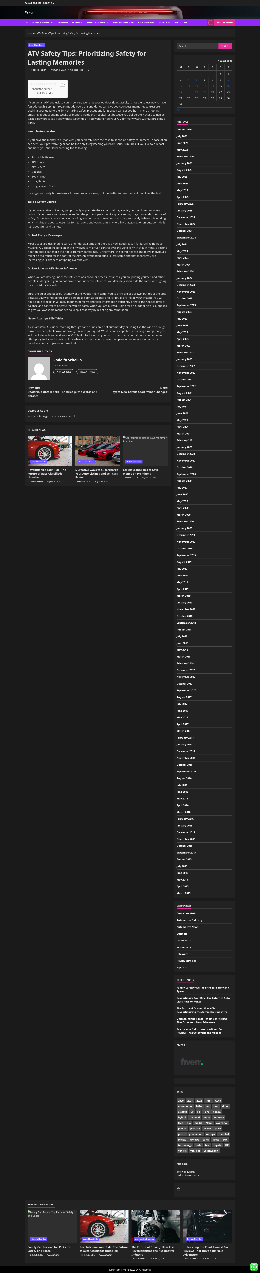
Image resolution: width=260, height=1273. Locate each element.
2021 (190, 1100)
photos (182, 1128)
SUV (225, 1139)
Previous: (62, 392)
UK (227, 1145)
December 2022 (186, 366)
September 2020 (186, 474)
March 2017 (183, 731)
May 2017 (182, 717)
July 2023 (182, 318)
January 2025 (184, 210)
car (208, 1106)
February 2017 (185, 737)
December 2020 (186, 454)
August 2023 (184, 312)
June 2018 (182, 643)
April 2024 (183, 258)
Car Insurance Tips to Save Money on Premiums (141, 471)
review (182, 1139)
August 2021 (184, 399)
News (209, 1123)
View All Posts (87, 371)
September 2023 (186, 305)
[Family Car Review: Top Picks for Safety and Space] (52, 1226)
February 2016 (185, 818)
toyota (217, 1145)
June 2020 (182, 494)
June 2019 (182, 575)
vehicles (195, 1150)
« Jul (179, 109)
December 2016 (186, 751)
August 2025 (184, 170)
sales (206, 1139)
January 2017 (184, 744)
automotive (185, 1106)
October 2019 (184, 548)
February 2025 (185, 203)
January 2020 (184, 528)
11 (188, 86)
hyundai (195, 1117)
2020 (181, 1100)
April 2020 (183, 508)
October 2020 (184, 467)
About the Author (42, 89)
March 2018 (183, 656)
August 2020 (184, 481)
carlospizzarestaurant (189, 1175)
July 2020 (182, 487)
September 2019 (186, 555)
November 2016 (186, 758)
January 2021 (184, 447)
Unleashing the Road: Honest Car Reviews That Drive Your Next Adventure (205, 1250)
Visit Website (63, 371)
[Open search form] (204, 23)
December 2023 (186, 285)
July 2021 (182, 406)
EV (192, 1111)
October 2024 (184, 230)
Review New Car (123, 22)
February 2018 (185, 663)
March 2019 (183, 595)
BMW (199, 1106)
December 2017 (186, 670)
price (218, 1128)
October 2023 (184, 298)
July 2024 (182, 244)
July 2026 (182, 136)
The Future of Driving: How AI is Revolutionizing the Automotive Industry (153, 1250)
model (198, 1123)
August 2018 (184, 629)
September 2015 (186, 852)
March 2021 (183, 433)
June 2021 (182, 413)
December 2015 (186, 832)
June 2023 (182, 325)
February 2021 (185, 440)
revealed (224, 1134)
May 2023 (182, 332)
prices (181, 1134)
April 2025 (183, 197)
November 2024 (186, 224)
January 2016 (184, 825)
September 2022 (186, 386)
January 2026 (184, 163)
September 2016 (186, 771)
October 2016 (184, 764)
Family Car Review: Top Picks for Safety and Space (49, 1249)
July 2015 (182, 866)
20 (204, 92)
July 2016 (182, 785)
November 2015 (186, 839)
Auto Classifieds (97, 22)
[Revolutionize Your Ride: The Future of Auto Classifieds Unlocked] (50, 451)
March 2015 (183, 893)
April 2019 (183, 589)
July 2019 (182, 568)
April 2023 (183, 339)
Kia (189, 1123)
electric (182, 1111)
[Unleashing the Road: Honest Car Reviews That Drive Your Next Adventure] (207, 1226)
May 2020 (182, 501)
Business (182, 933)
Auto (218, 1100)
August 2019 (184, 562)
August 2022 (184, 393)
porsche (195, 1128)
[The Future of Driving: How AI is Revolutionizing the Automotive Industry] (156, 1226)
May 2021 (182, 420)
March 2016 (183, 812)
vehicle (182, 1150)
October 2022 (184, 379)
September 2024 (186, 237)
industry (219, 1117)
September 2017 (186, 690)
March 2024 (183, 264)
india (207, 1117)
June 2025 (182, 183)
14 (212, 86)
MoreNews (129, 1269)
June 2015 (182, 873)
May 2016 (182, 798)
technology (185, 1145)
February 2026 (185, 156)
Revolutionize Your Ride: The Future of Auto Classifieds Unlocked (47, 473)
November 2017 (186, 677)
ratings (210, 1134)
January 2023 (184, 359)
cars (216, 1106)
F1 (198, 1111)
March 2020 (183, 514)
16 (228, 86)
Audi (208, 1100)
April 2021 (183, 426)
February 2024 (185, 271)
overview (221, 1123)
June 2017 (182, 710)
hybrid (182, 1117)
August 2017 (184, 697)
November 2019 (186, 541)
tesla (198, 1145)
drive (225, 1106)
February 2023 (185, 352)
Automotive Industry (39, 22)
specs (216, 1139)
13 (204, 86)
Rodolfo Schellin (38, 69)
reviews (194, 1139)
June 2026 (182, 143)
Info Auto (182, 954)
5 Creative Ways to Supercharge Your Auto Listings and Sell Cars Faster (96, 473)
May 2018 (182, 650)
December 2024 (186, 217)
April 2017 (183, 724)
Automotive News (70, 22)
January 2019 (184, 602)
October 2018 (184, 616)
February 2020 (185, 521)
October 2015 (184, 846)
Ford (206, 1111)
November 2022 (186, 372)
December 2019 (186, 535)
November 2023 (186, 291)
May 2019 (182, 582)
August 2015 (184, 859)
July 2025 (182, 176)
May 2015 (182, 879)
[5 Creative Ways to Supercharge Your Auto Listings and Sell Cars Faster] (97, 451)
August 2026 (184, 129)
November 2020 (186, 460)
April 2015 (183, 886)
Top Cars (165, 22)
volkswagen (211, 1150)
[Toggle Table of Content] (61, 84)
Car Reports (146, 22)
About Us (181, 22)
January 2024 (184, 278)
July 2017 (182, 704)
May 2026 (182, 149)
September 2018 (186, 622)
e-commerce (184, 947)
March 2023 (183, 345)
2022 (199, 1100)
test (207, 1145)
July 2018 (182, 636)
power (207, 1128)
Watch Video (225, 22)
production (195, 1134)
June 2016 (182, 791)
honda (217, 1111)
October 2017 (184, 683)
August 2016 (184, 778)
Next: (139, 390)
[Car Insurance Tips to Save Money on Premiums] (145, 451)
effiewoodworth (186, 1171)
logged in (48, 416)
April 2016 (183, 805)
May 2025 (182, 190)
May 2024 (182, 251)
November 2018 (186, 609)
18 (188, 92)
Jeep (180, 1123)
